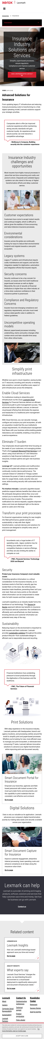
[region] (22, 1031)
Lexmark (6, 998)
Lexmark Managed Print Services (24, 451)
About (4, 1001)
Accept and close (22, 1036)
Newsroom (33, 1005)
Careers (4, 1005)
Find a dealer (20, 1020)
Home (27, 3)
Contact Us (21, 998)
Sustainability (7, 1015)
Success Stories (35, 1008)
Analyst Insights (35, 1012)
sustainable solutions (17, 633)
